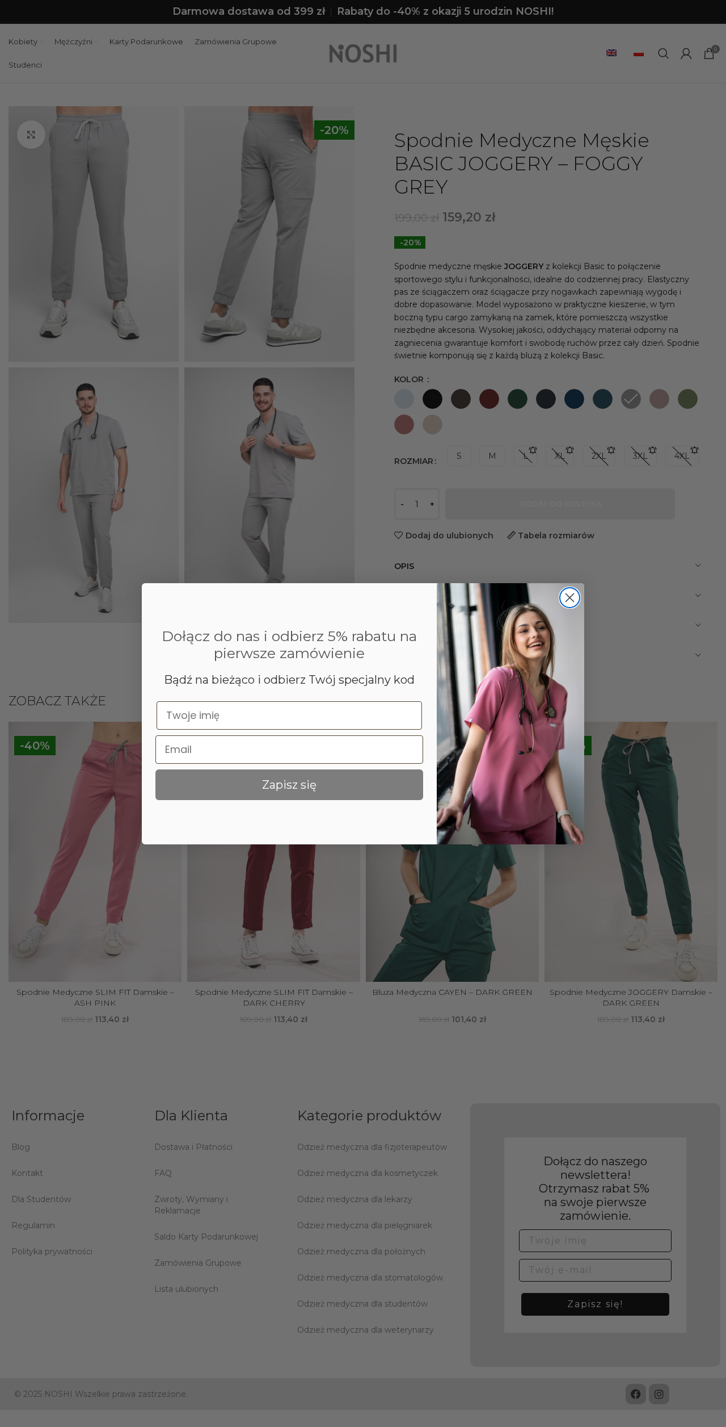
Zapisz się (289, 785)
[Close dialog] (570, 598)
